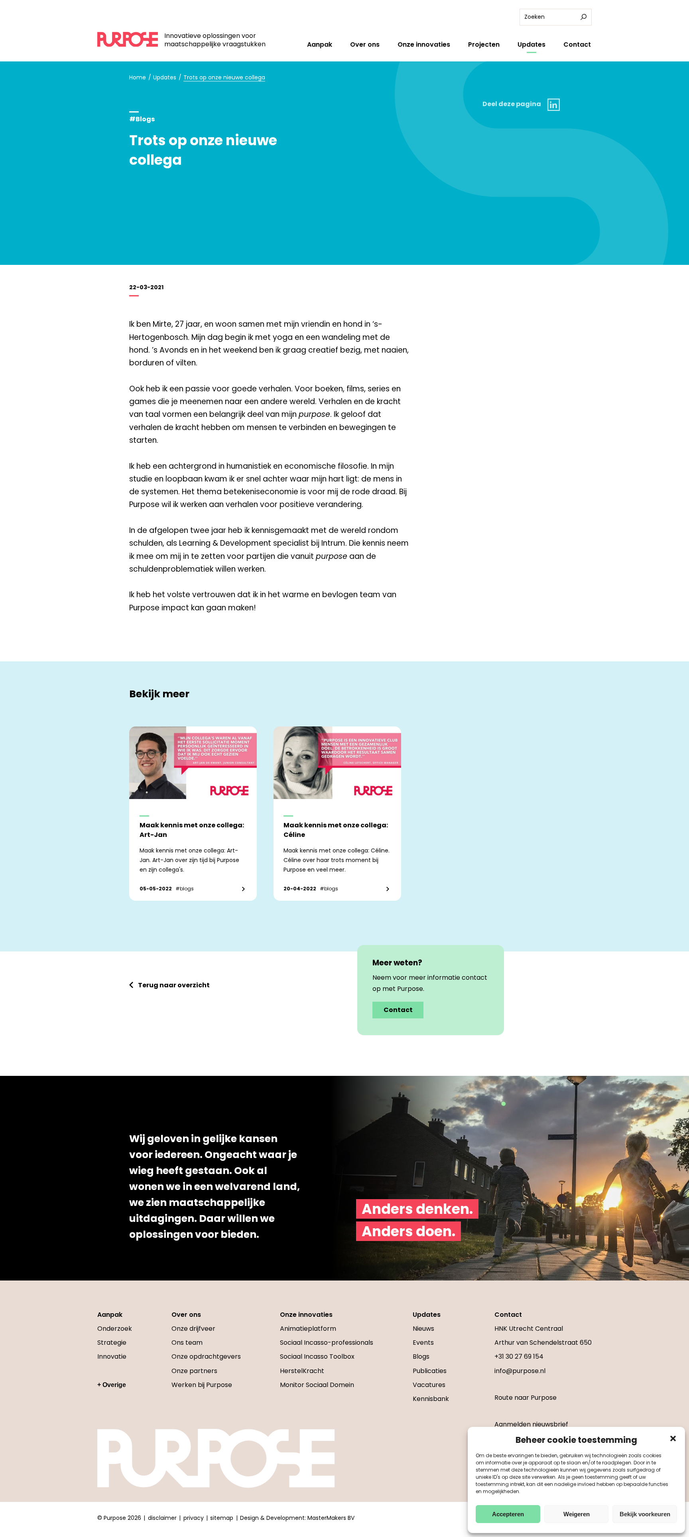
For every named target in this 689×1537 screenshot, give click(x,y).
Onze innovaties (424, 44)
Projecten (484, 44)
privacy (193, 1518)
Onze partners (194, 1370)
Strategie (111, 1342)
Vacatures (429, 1384)
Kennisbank (431, 1398)
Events (423, 1342)
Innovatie (111, 1356)
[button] (673, 1438)
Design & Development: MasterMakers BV (297, 1518)
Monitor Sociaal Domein (317, 1384)
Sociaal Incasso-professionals (326, 1342)
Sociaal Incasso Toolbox (317, 1356)
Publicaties (430, 1370)
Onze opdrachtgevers (206, 1356)
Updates (531, 44)
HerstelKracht (302, 1370)
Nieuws (423, 1328)
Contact (577, 44)
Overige (114, 1384)
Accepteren (508, 1514)
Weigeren (576, 1514)
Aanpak (319, 44)
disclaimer (162, 1518)
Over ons (365, 44)
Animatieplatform (308, 1328)
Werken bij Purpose (201, 1384)
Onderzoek (114, 1328)
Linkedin (553, 105)
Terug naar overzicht (174, 985)
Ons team (187, 1342)
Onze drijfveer (193, 1328)
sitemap (221, 1518)
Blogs (421, 1356)
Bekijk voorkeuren (645, 1514)
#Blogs (142, 119)
